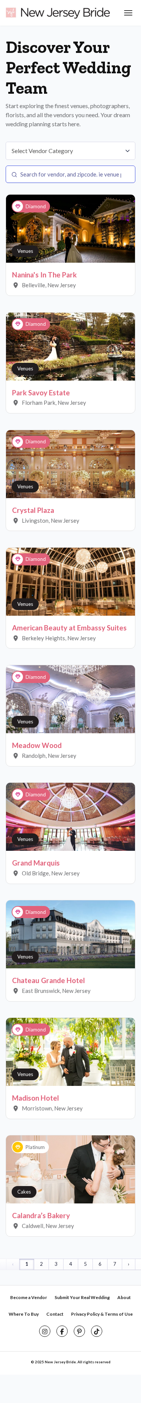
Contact (55, 1314)
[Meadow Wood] (70, 698)
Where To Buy (24, 1314)
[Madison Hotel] (70, 1051)
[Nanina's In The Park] (70, 228)
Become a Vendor (28, 1297)
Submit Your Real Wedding (82, 1297)
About (124, 1297)
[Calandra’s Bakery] (70, 1169)
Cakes (24, 1192)
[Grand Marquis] (70, 816)
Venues (25, 251)
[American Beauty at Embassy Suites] (70, 581)
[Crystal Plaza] (70, 463)
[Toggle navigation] (127, 12)
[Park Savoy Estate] (70, 346)
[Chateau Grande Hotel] (70, 934)
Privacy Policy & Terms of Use (102, 1314)
